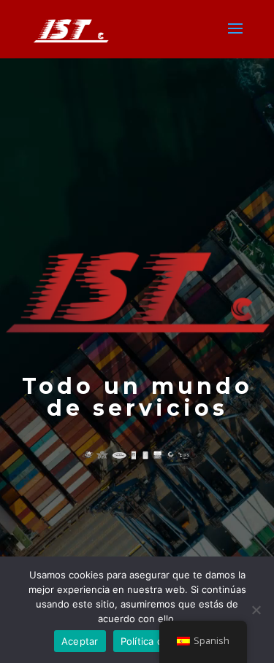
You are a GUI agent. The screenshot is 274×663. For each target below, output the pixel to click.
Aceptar (80, 641)
